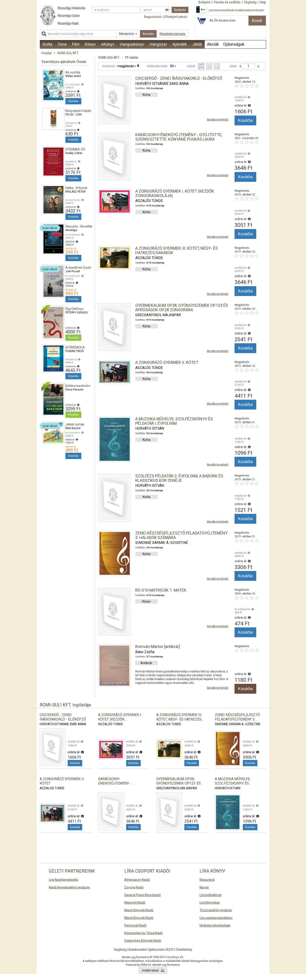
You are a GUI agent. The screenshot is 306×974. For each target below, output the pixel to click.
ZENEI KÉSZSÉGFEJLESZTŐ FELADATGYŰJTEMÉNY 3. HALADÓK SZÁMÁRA (181, 535)
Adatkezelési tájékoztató (146, 949)
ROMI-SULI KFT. (68, 53)
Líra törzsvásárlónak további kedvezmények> (237, 10)
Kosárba (73, 101)
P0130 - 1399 (73, 114)
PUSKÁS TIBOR (74, 351)
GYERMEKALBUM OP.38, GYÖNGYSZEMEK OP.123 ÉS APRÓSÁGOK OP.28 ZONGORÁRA (181, 307)
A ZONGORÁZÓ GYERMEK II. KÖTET (166, 362)
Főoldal (46, 53)
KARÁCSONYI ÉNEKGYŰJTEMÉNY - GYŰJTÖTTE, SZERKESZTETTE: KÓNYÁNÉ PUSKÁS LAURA (178, 137)
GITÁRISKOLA (75, 347)
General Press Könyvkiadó (142, 895)
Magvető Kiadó (134, 902)
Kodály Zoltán (73, 153)
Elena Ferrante (74, 389)
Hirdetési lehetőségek (215, 925)
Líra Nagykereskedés (63, 880)
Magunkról (207, 880)
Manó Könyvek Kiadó (138, 910)
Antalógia (71, 230)
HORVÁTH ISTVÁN (149, 428)
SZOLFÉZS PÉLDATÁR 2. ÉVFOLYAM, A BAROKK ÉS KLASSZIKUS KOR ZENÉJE (179, 478)
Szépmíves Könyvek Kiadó (142, 940)
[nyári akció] (53, 238)
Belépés (180, 10)
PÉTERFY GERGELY (76, 312)
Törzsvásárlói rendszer (216, 910)
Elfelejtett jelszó (175, 17)
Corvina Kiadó (134, 887)
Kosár (257, 20)
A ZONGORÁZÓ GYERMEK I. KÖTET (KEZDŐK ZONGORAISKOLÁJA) (174, 193)
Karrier (204, 887)
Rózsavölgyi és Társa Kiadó (143, 933)
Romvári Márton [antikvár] (157, 646)
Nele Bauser (73, 428)
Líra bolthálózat (211, 895)
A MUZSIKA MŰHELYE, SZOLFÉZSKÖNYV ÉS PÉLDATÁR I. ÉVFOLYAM (174, 421)
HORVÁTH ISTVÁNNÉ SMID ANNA (162, 84)
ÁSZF (170, 949)
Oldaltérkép (184, 949)
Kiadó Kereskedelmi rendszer (69, 887)
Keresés (148, 34)
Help (263, 2)
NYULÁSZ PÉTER (75, 191)
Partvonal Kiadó (135, 925)
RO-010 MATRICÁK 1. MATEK (160, 590)
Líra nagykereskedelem (216, 918)
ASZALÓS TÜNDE (149, 201)
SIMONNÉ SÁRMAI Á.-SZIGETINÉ (161, 543)
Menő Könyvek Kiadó (138, 918)
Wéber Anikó (73, 76)
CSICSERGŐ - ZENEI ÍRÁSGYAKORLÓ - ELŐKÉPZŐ (178, 78)
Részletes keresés (172, 34)
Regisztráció (153, 17)
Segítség (120, 949)
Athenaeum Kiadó (137, 880)
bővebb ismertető (217, 119)
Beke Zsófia (144, 652)
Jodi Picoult (72, 271)
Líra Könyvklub (210, 902)
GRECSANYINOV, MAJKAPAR (158, 315)
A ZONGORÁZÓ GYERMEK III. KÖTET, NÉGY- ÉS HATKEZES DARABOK (176, 250)
